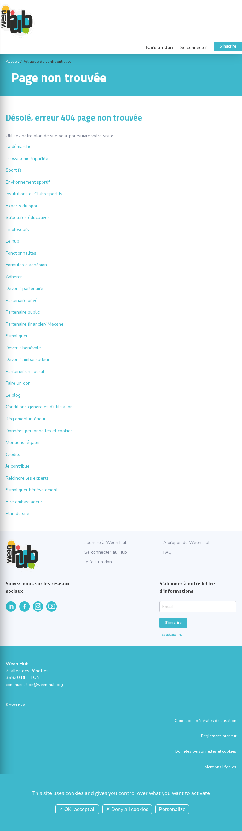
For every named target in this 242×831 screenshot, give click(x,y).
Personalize (172, 809)
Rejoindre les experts (27, 478)
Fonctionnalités (21, 253)
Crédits (13, 454)
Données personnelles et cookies (39, 431)
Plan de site (17, 513)
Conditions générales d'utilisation (39, 407)
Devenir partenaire (24, 289)
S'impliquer (17, 336)
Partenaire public (23, 312)
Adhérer (14, 277)
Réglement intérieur (26, 419)
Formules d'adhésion (26, 265)
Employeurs (17, 230)
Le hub (12, 241)
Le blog (13, 395)
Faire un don (159, 47)
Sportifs (13, 170)
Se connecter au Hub (105, 552)
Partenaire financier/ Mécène (35, 324)
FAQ (167, 552)
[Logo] (121, 20)
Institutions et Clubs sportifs (34, 194)
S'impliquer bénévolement (32, 490)
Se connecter (193, 47)
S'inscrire (228, 46)
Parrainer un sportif (25, 371)
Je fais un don (98, 562)
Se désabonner (172, 634)
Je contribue (18, 466)
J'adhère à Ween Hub (106, 542)
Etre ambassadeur (24, 502)
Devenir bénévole (23, 348)
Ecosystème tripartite (27, 159)
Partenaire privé (21, 301)
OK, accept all (79, 809)
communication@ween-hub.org (34, 684)
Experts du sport (22, 206)
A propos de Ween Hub (187, 542)
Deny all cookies (129, 809)
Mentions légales (23, 442)
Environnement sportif (28, 182)
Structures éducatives (28, 218)
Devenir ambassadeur (27, 359)
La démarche (19, 147)
